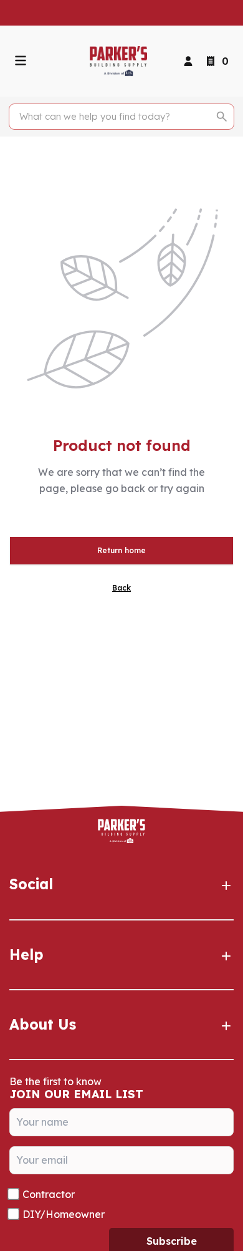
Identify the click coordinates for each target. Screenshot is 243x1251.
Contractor (48, 1194)
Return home (121, 550)
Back (121, 587)
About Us (42, 1024)
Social (31, 884)
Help (26, 954)
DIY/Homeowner (63, 1214)
